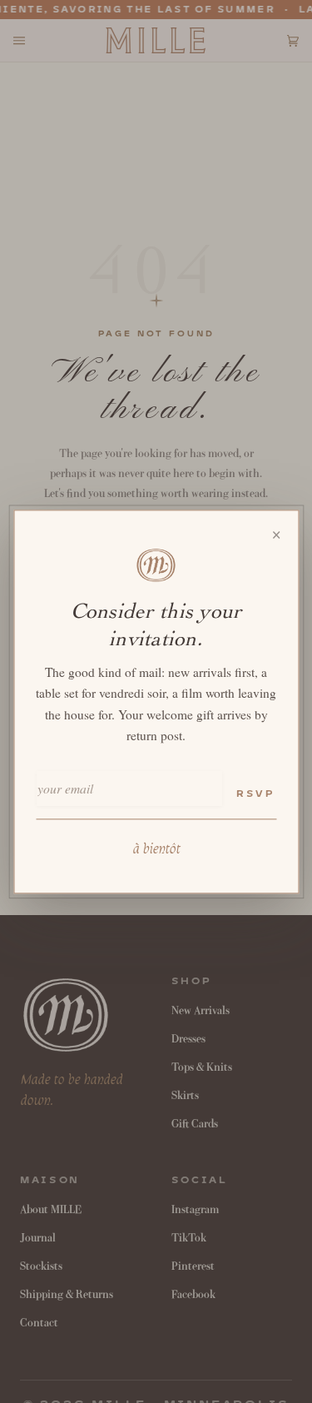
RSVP (255, 794)
